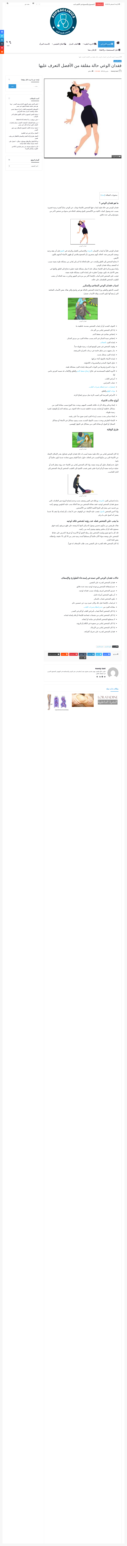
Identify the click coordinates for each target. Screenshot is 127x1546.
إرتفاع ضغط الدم (83, 371)
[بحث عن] (6, 42)
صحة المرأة (43, 44)
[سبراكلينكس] (63, 22)
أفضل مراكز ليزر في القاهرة (29, 133)
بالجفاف (103, 342)
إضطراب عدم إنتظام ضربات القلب (102, 387)
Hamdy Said (114, 71)
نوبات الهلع (111, 391)
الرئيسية (117, 57)
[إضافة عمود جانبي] (9, 42)
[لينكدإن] (99, 677)
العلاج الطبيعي (58, 44)
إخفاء (103, 195)
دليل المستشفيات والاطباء (109, 50)
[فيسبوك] (102, 677)
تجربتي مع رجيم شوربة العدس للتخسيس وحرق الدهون (78, 4)
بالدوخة (90, 251)
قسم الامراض (106, 44)
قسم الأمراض (100, 646)
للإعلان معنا (92, 50)
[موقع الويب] (104, 677)
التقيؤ (62, 251)
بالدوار (102, 511)
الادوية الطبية (89, 44)
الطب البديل (73, 44)
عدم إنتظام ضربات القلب (93, 607)
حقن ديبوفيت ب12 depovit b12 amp (27, 119)
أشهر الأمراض (108, 646)
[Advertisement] (82, 175)
